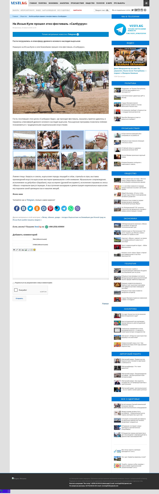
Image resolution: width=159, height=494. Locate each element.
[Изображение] (25, 250)
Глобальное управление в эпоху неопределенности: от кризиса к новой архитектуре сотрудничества (133, 330)
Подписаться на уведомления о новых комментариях (33, 283)
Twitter (132, 10)
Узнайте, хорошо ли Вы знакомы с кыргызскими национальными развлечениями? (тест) (133, 465)
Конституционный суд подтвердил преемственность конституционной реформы (133, 323)
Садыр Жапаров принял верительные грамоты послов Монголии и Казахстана (131, 104)
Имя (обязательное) (40, 239)
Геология (100, 3)
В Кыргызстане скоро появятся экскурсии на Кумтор (132, 291)
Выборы (16, 10)
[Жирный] (14, 250)
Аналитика (64, 3)
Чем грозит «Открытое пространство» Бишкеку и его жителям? (134, 336)
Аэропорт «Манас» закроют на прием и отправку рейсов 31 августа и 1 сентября (134, 239)
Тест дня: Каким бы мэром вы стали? (134, 457)
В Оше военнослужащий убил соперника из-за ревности (131, 134)
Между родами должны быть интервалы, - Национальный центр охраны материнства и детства (133, 413)
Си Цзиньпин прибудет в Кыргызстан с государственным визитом (134, 111)
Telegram (145, 10)
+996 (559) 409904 (56, 227)
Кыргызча (77, 10)
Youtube (138, 10)
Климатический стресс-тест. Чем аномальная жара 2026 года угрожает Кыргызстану (134, 344)
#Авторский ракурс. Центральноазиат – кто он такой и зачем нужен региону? (134, 389)
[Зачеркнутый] (22, 250)
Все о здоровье (64, 10)
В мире (109, 3)
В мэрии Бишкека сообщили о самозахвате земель (131, 163)
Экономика (53, 3)
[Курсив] (17, 250)
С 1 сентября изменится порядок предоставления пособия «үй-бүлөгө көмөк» (134, 187)
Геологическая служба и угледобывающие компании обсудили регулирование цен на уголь (134, 270)
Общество (90, 3)
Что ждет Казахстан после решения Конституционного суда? (134, 315)
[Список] (31, 250)
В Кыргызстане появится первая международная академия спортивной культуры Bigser (132, 202)
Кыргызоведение (49, 10)
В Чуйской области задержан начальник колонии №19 (131, 149)
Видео (38, 10)
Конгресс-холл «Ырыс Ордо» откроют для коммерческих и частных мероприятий (134, 254)
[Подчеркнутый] (20, 250)
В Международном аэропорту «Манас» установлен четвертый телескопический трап (135, 225)
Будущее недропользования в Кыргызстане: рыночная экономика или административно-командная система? (133, 286)
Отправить (19, 298)
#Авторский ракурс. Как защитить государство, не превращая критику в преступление (134, 382)
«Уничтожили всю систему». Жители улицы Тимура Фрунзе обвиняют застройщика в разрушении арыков (134, 180)
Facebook (135, 10)
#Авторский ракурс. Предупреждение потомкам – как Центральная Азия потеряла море (134, 375)
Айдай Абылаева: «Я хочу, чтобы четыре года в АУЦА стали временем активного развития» (134, 194)
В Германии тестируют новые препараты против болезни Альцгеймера (131, 427)
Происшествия (77, 3)
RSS (146, 3)
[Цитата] (28, 250)
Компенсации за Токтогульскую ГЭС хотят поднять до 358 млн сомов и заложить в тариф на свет (133, 232)
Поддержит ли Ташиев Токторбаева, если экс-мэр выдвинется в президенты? (134, 90)
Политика (42, 3)
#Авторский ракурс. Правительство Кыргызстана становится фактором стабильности (133, 361)
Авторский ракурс (27, 10)
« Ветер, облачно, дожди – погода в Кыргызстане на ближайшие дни (67, 217)
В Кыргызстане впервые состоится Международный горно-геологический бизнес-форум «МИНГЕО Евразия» (134, 277)
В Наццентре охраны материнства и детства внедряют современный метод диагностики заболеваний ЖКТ (135, 434)
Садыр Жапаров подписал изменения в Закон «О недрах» (134, 298)
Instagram (142, 10)
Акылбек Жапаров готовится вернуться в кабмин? (131, 118)
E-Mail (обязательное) (40, 244)
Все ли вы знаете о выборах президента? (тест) (131, 450)
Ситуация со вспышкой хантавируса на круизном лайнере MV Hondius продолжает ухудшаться (134, 420)
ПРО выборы (119, 3)
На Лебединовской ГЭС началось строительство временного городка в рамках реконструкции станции (134, 209)
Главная (33, 3)
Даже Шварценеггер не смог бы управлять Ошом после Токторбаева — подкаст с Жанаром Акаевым (130, 70)
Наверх (105, 304)
